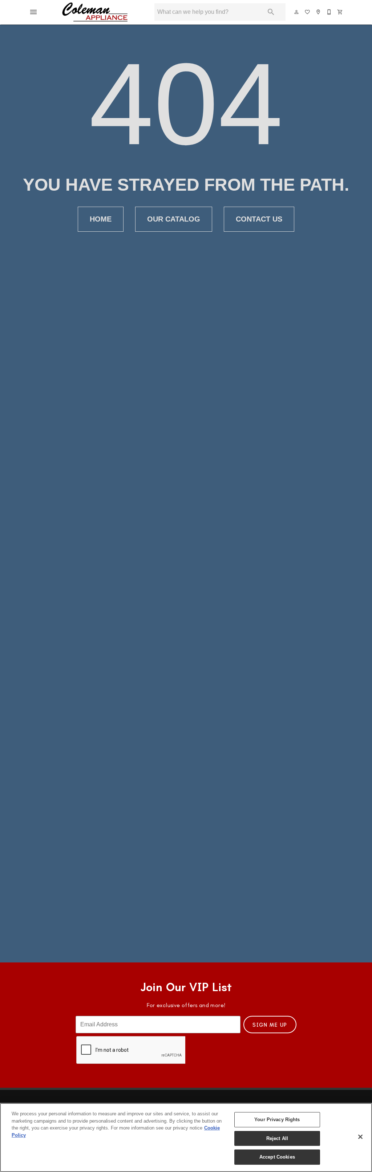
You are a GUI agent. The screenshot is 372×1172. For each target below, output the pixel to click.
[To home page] (95, 12)
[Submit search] (271, 12)
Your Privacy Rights (277, 1119)
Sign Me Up (269, 1025)
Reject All (277, 1138)
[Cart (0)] (340, 12)
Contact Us (259, 219)
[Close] (360, 1137)
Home (101, 219)
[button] (33, 12)
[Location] (318, 12)
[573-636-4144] (329, 12)
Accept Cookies (277, 1157)
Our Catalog (173, 219)
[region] (186, 1137)
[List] (307, 12)
